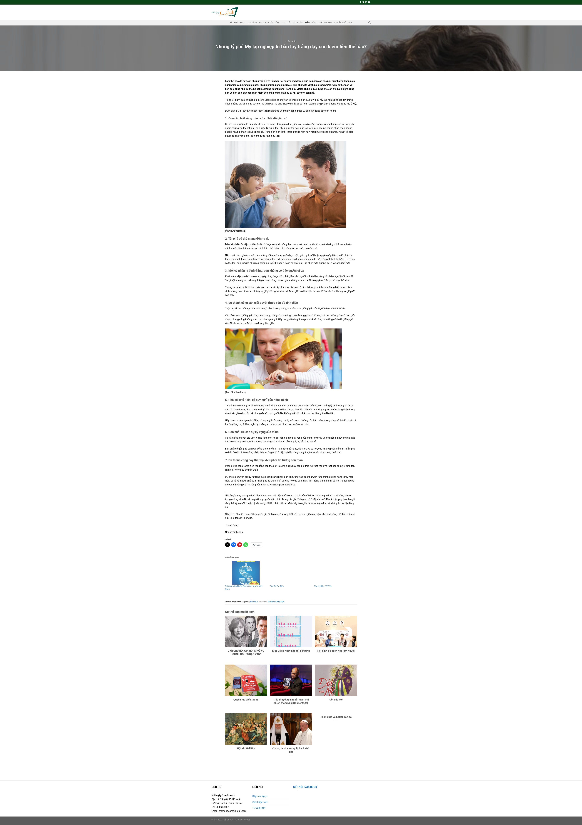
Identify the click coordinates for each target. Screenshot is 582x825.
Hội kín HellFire (246, 748)
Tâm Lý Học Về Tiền (323, 586)
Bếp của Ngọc (259, 796)
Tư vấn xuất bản (343, 22)
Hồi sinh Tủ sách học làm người (336, 650)
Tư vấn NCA (258, 807)
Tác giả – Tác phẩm (292, 22)
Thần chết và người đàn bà (336, 717)
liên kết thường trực (276, 602)
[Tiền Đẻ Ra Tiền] (290, 572)
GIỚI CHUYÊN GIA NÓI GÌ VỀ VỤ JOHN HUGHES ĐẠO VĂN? (246, 652)
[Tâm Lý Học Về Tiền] (335, 572)
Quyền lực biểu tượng (246, 699)
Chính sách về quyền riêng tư (226, 820)
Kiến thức (310, 22)
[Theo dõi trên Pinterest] (369, 2)
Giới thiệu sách (260, 802)
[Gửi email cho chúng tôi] (366, 2)
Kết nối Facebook (305, 787)
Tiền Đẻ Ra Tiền (277, 586)
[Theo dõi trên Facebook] (360, 2)
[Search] (369, 22)
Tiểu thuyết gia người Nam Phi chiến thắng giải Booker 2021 (291, 701)
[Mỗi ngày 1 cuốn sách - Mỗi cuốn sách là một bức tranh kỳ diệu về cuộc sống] (224, 12)
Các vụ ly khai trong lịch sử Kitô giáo (290, 750)
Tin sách (252, 22)
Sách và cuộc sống (269, 22)
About (247, 820)
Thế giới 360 (325, 22)
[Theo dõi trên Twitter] (363, 2)
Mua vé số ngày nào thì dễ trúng (291, 650)
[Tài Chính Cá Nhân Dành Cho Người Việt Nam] (246, 572)
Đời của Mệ (336, 699)
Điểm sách (239, 22)
